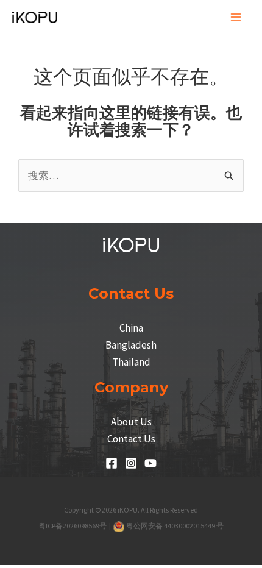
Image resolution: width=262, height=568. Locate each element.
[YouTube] (150, 463)
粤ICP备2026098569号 (73, 525)
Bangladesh (131, 345)
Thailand (131, 362)
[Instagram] (131, 463)
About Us (131, 421)
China (131, 328)
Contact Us (131, 439)
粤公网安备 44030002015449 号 (174, 525)
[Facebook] (111, 463)
